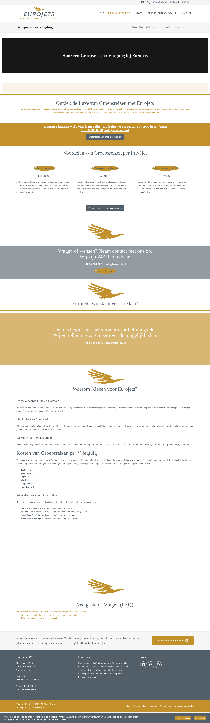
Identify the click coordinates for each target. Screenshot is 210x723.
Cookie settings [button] (183, 718)
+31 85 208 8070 (92, 130)
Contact (137, 706)
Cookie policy (166, 706)
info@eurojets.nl (116, 130)
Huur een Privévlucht (148, 27)
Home (134, 27)
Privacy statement (150, 706)
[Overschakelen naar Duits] (186, 2)
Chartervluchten (165, 27)
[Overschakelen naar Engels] (175, 2)
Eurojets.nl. (30, 704)
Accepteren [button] (200, 718)
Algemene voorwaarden (184, 706)
